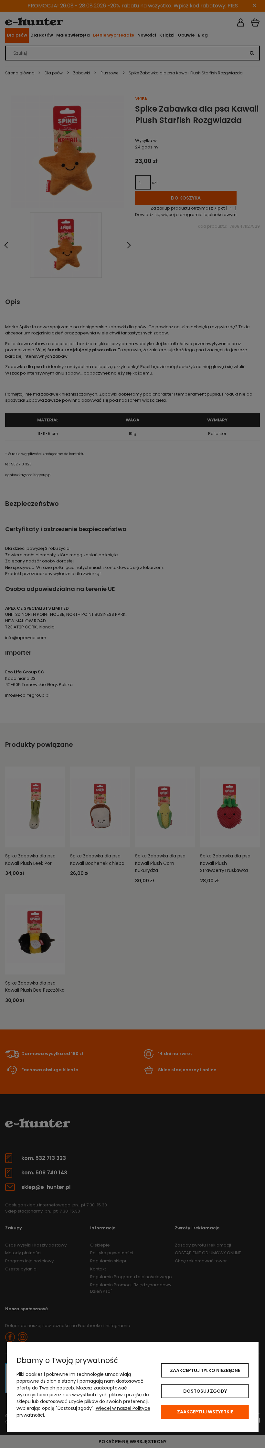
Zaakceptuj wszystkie (205, 1412)
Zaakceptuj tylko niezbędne (205, 1370)
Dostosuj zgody (205, 1391)
